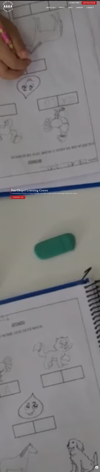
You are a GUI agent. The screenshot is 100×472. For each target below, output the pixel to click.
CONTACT (90, 8)
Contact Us (18, 197)
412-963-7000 (74, 3)
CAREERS (79, 8)
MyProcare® (89, 3)
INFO (70, 8)
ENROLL (62, 8)
